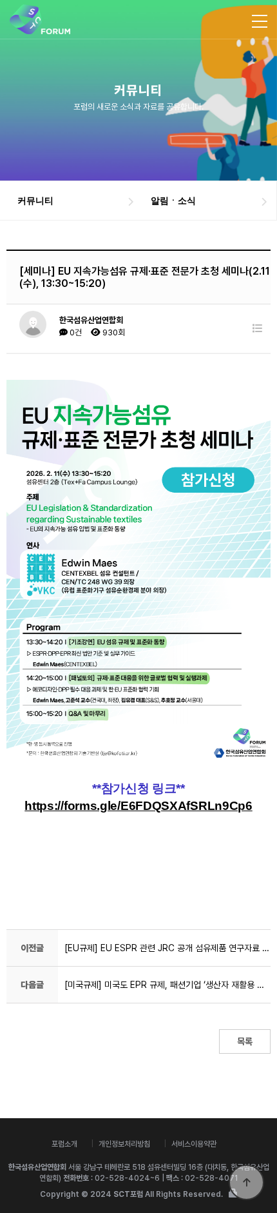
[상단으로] (246, 1182)
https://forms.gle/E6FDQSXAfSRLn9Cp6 (138, 806)
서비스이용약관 (193, 1144)
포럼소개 (64, 1144)
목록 (245, 1041)
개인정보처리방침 (124, 1144)
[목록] (257, 328)
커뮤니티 (35, 200)
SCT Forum (40, 19)
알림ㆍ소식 (173, 200)
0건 (75, 332)
